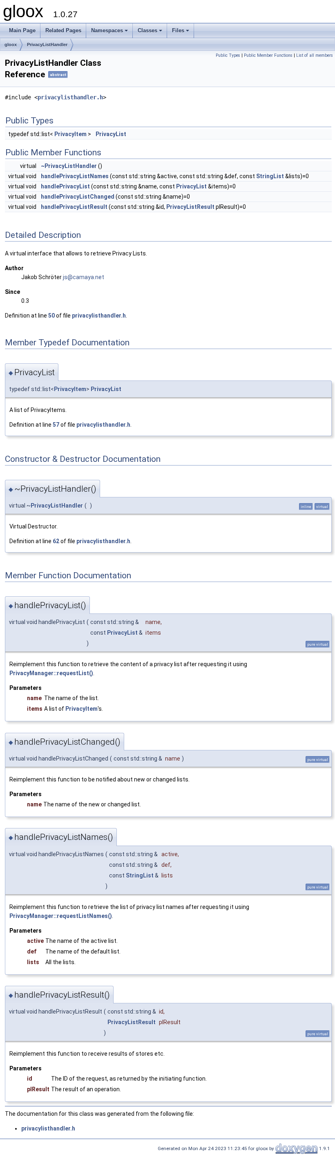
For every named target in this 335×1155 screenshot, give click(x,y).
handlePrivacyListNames (75, 176)
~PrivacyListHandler (69, 166)
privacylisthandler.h (70, 97)
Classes (147, 30)
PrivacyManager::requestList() (51, 673)
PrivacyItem (70, 134)
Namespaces (107, 30)
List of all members (314, 55)
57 (56, 424)
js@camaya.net (83, 277)
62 (56, 541)
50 (51, 315)
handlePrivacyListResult (74, 207)
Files (178, 30)
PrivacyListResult (190, 207)
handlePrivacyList (65, 186)
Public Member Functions (268, 55)
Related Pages (63, 30)
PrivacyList (111, 134)
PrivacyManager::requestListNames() (60, 916)
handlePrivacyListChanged (77, 196)
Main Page (22, 30)
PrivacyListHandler (47, 44)
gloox (10, 44)
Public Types (228, 55)
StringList (270, 176)
